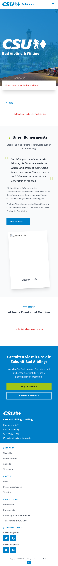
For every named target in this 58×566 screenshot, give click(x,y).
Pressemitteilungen (12, 486)
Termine (7, 492)
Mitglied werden (29, 386)
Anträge (7, 463)
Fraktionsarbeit (10, 458)
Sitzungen (8, 469)
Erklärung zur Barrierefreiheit (17, 515)
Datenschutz (9, 510)
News (5, 481)
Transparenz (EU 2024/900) (15, 520)
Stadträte (7, 453)
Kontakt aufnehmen (29, 395)
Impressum (8, 504)
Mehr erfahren (16, 221)
